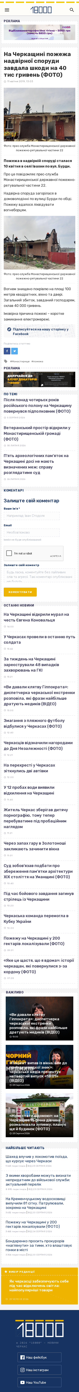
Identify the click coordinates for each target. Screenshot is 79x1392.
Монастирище (21, 361)
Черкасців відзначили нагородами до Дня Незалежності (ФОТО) (38, 745)
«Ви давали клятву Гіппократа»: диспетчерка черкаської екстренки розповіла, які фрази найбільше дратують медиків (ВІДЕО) (39, 695)
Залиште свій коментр (21, 565)
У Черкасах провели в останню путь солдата (39, 639)
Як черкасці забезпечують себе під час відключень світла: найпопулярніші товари (39, 1285)
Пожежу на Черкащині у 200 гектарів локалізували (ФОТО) (34, 941)
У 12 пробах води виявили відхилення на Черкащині (29, 790)
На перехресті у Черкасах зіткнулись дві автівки (29, 768)
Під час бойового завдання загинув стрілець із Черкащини (39, 896)
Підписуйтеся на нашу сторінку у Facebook (41, 331)
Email (8, 525)
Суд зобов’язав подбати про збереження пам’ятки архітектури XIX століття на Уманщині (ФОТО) (38, 871)
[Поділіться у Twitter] (14, 351)
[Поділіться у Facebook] (7, 351)
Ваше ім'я (12, 508)
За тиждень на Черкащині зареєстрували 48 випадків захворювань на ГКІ (31, 665)
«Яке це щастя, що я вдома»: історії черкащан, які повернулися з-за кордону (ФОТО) (39, 966)
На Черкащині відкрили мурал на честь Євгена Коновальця (36, 617)
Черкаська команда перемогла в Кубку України (36, 918)
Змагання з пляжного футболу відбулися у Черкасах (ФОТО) (34, 723)
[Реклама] (39, 32)
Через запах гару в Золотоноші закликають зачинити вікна (35, 846)
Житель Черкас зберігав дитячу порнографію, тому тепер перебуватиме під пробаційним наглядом (36, 818)
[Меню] (7, 9)
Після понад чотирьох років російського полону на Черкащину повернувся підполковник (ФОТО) (38, 405)
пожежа (38, 361)
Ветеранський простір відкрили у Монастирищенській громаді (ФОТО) (37, 433)
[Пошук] (71, 9)
